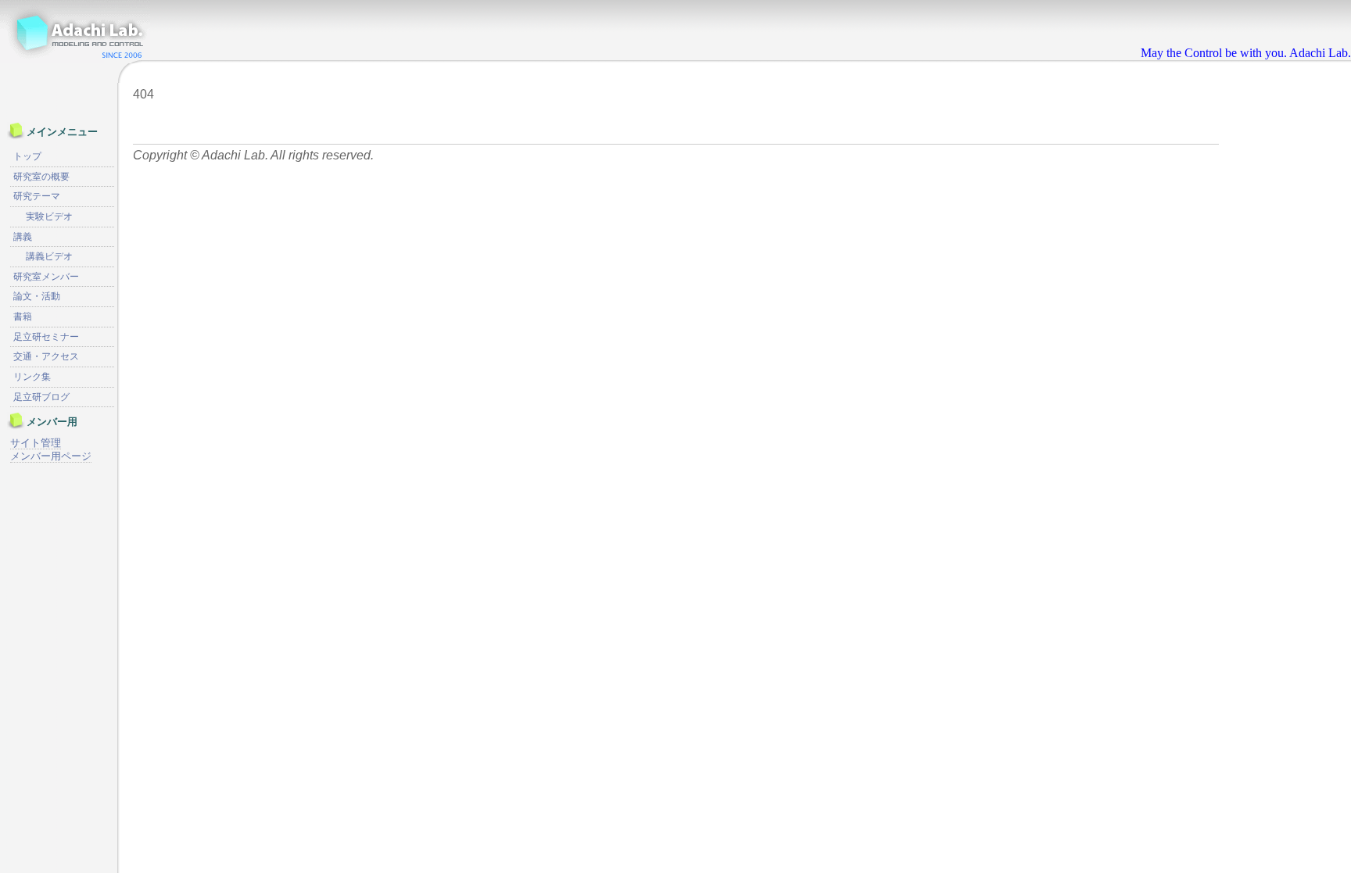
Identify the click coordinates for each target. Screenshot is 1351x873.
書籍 (22, 316)
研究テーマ (36, 196)
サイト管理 (35, 443)
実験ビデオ (49, 216)
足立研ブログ (41, 397)
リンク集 (32, 376)
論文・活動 (36, 296)
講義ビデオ (49, 256)
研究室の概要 (41, 176)
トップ (27, 156)
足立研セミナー (46, 336)
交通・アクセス (46, 356)
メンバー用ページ (50, 456)
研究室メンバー (46, 276)
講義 (22, 236)
